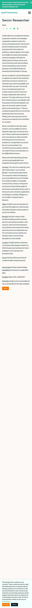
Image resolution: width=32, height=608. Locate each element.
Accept (5, 604)
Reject (14, 604)
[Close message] (31, 2)
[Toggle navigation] (29, 12)
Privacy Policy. (6, 601)
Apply (5, 288)
